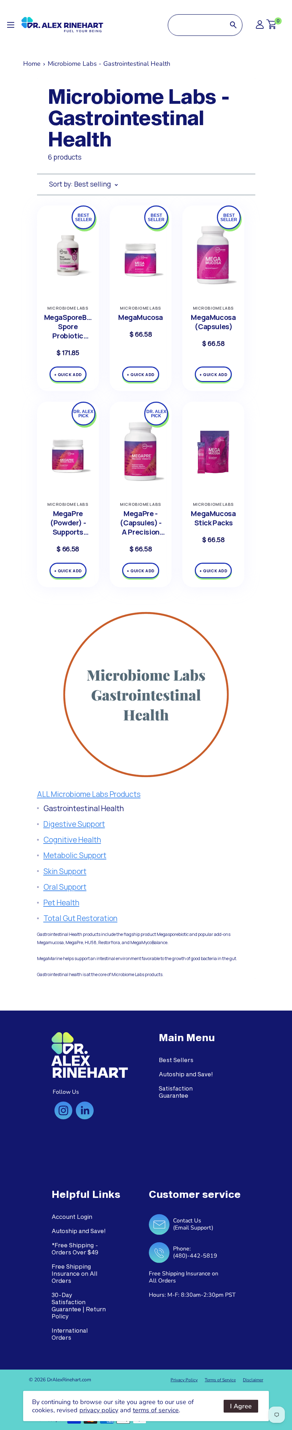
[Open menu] (10, 25)
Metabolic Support (74, 855)
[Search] (233, 25)
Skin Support (65, 871)
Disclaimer (253, 1380)
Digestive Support (74, 824)
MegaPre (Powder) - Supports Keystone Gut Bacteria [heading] (68, 523)
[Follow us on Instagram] (63, 1110)
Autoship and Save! (186, 1074)
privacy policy (98, 1410)
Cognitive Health (72, 840)
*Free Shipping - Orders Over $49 (75, 1248)
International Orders (70, 1334)
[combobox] (196, 25)
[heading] (187, 1037)
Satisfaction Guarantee (176, 1092)
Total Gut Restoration (80, 918)
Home (32, 63)
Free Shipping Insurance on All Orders (75, 1273)
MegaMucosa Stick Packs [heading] (213, 518)
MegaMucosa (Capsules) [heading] (213, 322)
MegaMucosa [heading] (140, 317)
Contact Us (187, 1220)
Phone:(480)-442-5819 (195, 1252)
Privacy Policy (184, 1380)
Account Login (72, 1216)
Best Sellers (176, 1059)
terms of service (156, 1410)
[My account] (260, 26)
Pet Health (61, 902)
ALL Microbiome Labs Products (89, 794)
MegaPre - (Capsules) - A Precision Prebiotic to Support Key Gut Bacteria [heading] (140, 523)
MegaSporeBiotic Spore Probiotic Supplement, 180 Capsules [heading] (68, 327)
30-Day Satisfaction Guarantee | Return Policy (79, 1305)
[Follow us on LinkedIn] (85, 1110)
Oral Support (65, 887)
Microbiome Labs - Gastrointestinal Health (109, 63)
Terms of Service (220, 1380)
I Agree (241, 1406)
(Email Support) (193, 1227)
